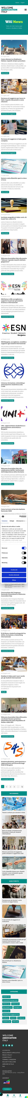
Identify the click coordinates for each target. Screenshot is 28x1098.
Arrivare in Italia (8, 1064)
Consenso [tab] (4, 521)
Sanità (5, 1018)
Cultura (14, 1004)
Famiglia (16, 1007)
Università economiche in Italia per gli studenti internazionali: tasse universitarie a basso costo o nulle (14, 941)
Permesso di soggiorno (8, 114)
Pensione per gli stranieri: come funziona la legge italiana (12, 901)
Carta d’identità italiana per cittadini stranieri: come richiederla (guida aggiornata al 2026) (13, 873)
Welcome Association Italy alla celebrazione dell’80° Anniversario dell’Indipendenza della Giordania (12, 470)
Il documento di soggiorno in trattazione (11, 920)
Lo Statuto (6, 1050)
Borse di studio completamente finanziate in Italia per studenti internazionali (12, 832)
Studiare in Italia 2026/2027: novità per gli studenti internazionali (13, 677)
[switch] (24, 553)
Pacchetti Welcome (9, 1062)
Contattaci (7, 1089)
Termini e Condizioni (9, 1059)
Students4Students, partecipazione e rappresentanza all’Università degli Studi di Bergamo (13, 763)
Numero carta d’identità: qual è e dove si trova (14, 179)
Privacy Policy (7, 1055)
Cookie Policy (7, 1057)
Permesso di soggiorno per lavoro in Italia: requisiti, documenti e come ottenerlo (13, 99)
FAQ (3, 1066)
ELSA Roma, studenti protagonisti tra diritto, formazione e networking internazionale (13, 635)
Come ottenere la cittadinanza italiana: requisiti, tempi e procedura (13, 60)
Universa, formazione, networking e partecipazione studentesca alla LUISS (13, 384)
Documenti (5, 73)
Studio (4, 692)
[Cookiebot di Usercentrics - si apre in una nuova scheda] (19, 516)
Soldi (12, 1018)
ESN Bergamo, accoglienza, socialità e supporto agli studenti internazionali (14, 342)
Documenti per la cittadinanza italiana (11, 961)
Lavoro (5, 1011)
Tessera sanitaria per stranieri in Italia (13, 812)
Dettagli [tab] (12, 521)
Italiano (5, 997)
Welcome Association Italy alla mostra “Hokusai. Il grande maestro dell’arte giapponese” (14, 260)
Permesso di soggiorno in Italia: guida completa (13, 140)
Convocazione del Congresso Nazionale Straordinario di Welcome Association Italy (13, 594)
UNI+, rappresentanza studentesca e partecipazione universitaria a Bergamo (13, 427)
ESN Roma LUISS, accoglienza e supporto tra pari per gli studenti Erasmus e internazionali (12, 300)
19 (22, 786)
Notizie (5, 1004)
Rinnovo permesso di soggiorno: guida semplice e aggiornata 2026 (12, 852)
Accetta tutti (14, 569)
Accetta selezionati (14, 575)
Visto (14, 1021)
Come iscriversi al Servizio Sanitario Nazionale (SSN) (13, 510)
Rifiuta (14, 580)
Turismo (5, 1021)
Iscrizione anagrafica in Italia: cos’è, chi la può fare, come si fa (14, 218)
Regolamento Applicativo (11, 1052)
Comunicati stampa (7, 274)
